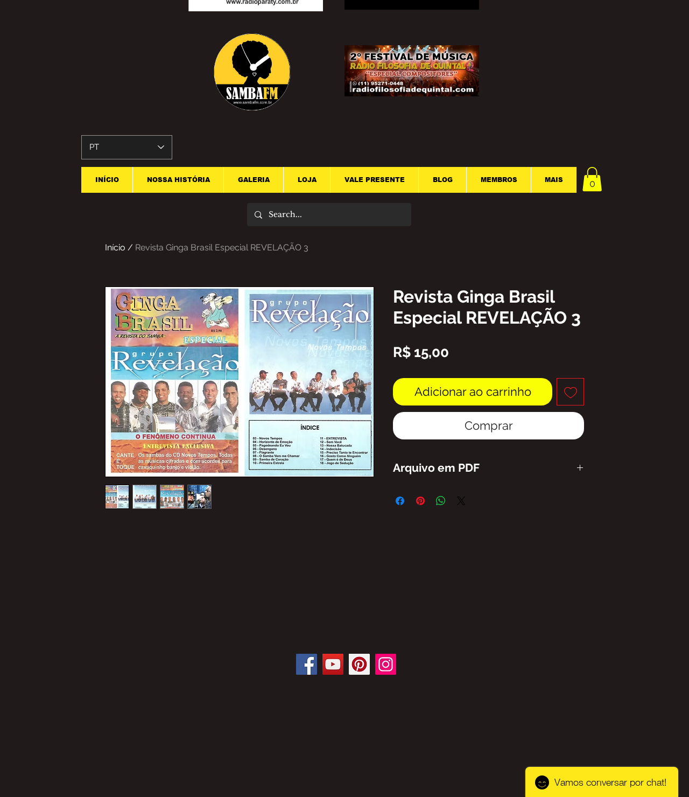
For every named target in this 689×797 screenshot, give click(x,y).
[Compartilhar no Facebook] (399, 500)
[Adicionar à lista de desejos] (570, 392)
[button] (592, 179)
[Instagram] (385, 664)
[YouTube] (332, 664)
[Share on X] (461, 500)
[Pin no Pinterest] (420, 500)
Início (115, 247)
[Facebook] (306, 664)
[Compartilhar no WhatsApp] (440, 500)
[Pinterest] (359, 664)
